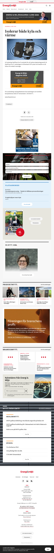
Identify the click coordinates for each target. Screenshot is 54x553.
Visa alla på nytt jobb (27, 275)
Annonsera (18, 477)
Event (26, 9)
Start (4, 9)
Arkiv (30, 9)
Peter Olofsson (27, 517)
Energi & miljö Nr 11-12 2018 (27, 120)
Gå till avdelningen (45, 284)
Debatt (8, 9)
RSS (31, 481)
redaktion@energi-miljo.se (27, 526)
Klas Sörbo (27, 521)
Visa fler (27, 434)
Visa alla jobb (27, 204)
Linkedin (27, 481)
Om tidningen (25, 477)
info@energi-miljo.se (27, 498)
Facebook (23, 481)
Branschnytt (14, 9)
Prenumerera (36, 223)
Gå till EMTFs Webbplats (45, 408)
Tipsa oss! (32, 477)
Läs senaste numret (35, 219)
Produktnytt (21, 9)
